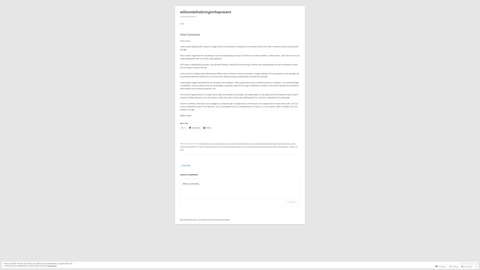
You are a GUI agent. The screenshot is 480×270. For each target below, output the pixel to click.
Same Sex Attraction (187, 147)
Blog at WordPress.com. (188, 219)
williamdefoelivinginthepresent (205, 12)
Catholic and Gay (205, 143)
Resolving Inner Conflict (286, 143)
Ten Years (185, 165)
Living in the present (234, 143)
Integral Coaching (219, 143)
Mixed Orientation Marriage (266, 143)
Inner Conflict (223, 147)
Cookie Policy (52, 266)
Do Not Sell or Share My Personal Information (214, 219)
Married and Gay (248, 143)
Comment (291, 202)
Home (182, 24)
